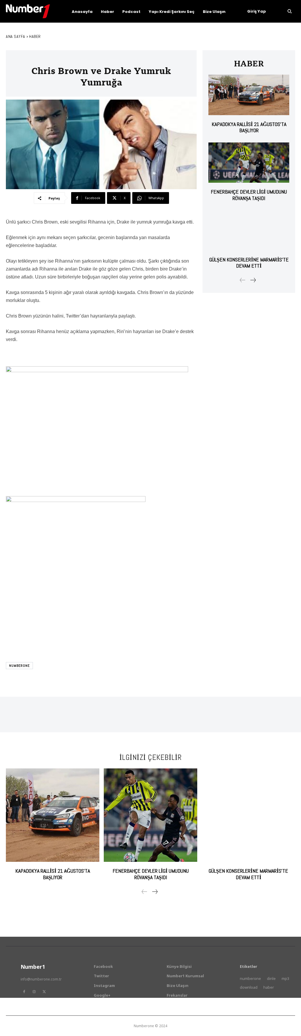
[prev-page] (243, 280)
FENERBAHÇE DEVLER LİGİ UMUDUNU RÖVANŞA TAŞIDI (249, 195)
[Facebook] (24, 991)
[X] (44, 991)
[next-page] (253, 280)
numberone (19, 665)
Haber (35, 36)
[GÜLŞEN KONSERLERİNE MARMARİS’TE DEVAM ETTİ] (248, 230)
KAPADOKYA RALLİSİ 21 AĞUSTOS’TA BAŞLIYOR (249, 127)
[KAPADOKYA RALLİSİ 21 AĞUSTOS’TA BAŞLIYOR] (248, 95)
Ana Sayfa (15, 36)
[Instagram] (34, 991)
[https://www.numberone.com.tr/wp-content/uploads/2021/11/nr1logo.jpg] (28, 11)
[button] (289, 11)
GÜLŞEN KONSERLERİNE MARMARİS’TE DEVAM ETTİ (249, 262)
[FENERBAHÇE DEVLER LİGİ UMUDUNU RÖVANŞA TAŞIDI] (248, 162)
